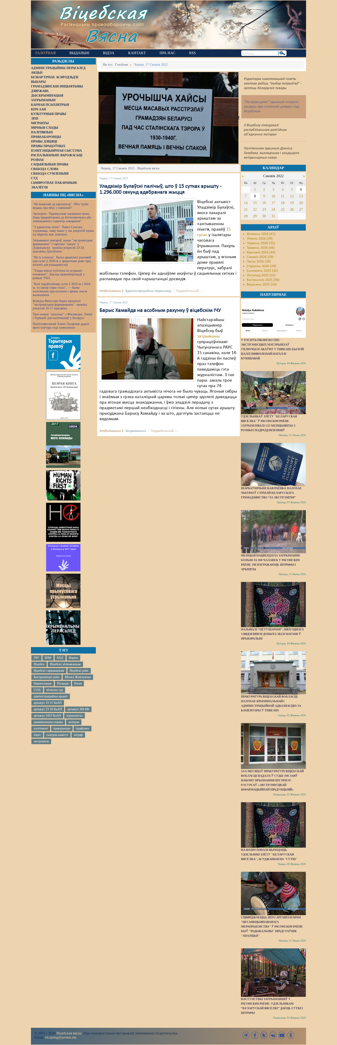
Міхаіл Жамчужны (78, 677)
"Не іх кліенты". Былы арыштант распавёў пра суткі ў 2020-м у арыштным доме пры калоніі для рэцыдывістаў (62, 261)
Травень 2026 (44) (261, 248)
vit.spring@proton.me (60, 1037)
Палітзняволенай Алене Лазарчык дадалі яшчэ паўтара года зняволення (61, 325)
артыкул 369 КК (78, 709)
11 (282, 196)
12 (292, 196)
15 (255, 203)
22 (255, 209)
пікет (37, 735)
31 (273, 216)
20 (301, 203)
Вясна (111, 35)
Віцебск (39, 664)
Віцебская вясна (69, 1033)
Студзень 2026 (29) (261, 266)
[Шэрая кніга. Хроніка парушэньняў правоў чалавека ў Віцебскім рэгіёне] (63, 395)
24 (273, 209)
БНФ (48, 657)
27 (301, 209)
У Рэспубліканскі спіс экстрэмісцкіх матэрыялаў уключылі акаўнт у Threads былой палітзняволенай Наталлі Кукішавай (272, 349)
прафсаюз (82, 728)
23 (264, 209)
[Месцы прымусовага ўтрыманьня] (63, 591)
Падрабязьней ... (189, 291)
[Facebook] (255, 1035)
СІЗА (37, 690)
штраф (78, 735)
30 (264, 216)
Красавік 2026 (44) (261, 252)
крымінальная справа (48, 722)
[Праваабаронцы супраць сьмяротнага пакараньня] (63, 522)
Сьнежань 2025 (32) (262, 271)
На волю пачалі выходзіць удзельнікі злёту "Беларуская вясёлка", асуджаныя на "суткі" (269, 854)
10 (273, 196)
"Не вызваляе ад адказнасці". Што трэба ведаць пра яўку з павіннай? (60, 206)
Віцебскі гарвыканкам (49, 670)
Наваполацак (43, 683)
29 (255, 216)
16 (264, 203)
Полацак (63, 683)
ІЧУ (36, 657)
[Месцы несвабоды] (63, 445)
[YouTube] (282, 1035)
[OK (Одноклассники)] (291, 1035)
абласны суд (54, 690)
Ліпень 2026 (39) (260, 238)
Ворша (73, 657)
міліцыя (73, 722)
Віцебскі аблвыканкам (65, 664)
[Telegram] (246, 1035)
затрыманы (208, 336)
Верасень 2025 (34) (262, 284)
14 (246, 203)
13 (301, 196)
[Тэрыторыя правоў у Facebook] (63, 352)
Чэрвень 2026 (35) (261, 243)
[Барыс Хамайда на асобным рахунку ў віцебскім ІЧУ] (147, 349)
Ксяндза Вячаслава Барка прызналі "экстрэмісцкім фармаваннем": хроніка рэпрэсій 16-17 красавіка (60, 304)
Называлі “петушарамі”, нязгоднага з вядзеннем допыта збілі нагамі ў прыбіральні (272, 634)
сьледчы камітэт (57, 735)
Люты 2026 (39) (259, 261)
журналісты (74, 715)
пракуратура (61, 728)
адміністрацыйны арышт (51, 696)
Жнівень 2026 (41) (261, 234)
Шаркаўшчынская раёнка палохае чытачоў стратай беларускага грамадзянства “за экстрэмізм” (271, 492)
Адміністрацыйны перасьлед (148, 291)
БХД (60, 657)
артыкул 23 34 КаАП (48, 709)
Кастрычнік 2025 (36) (263, 280)
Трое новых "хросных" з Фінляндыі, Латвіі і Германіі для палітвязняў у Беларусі (62, 316)
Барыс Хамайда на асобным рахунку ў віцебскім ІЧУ (160, 310)
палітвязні (41, 728)
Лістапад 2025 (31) (261, 275)
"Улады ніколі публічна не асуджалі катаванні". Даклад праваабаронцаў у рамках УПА (59, 274)
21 (246, 209)
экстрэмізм (41, 741)
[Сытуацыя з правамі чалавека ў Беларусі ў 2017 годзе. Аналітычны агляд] (63, 557)
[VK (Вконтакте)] (273, 1035)
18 (283, 203)
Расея (78, 683)
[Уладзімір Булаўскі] (147, 231)
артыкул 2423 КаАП (47, 715)
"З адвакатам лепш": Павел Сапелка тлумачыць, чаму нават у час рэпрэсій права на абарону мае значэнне (63, 230)
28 (246, 216)
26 (292, 209)
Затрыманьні (135, 431)
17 (273, 203)
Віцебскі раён (79, 670)
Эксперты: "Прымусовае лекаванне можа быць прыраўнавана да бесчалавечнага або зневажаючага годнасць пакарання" (62, 217)
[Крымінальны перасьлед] (63, 627)
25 (283, 209)
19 (292, 203)
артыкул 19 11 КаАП (48, 702)
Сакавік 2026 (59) (260, 257)
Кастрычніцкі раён (46, 677)
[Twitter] (264, 1035)
